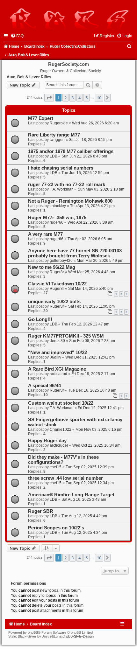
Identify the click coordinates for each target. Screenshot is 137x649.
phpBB (33, 632)
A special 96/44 (44, 385)
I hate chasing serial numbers (60, 168)
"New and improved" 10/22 (57, 352)
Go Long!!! (40, 319)
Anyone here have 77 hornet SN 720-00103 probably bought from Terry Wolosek (75, 253)
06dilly (55, 357)
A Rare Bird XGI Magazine (57, 369)
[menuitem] (17, 36)
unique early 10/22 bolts (54, 301)
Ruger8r (57, 272)
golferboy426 (61, 260)
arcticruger (59, 445)
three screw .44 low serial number (65, 478)
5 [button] (86, 98)
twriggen (57, 139)
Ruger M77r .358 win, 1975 (57, 217)
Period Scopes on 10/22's (56, 527)
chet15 (55, 467)
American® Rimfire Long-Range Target (71, 494)
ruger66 (56, 222)
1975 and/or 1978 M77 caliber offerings (70, 151)
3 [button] (72, 98)
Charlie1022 (60, 429)
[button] (49, 97)
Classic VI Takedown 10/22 (57, 283)
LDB (53, 156)
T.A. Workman (62, 189)
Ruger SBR (40, 511)
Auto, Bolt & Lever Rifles (29, 77)
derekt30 (57, 340)
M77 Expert (40, 118)
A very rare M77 (45, 234)
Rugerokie (59, 123)
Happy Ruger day (47, 440)
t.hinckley (58, 206)
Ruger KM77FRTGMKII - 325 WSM (66, 335)
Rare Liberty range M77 (54, 134)
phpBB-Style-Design (78, 636)
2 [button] (65, 98)
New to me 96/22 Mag (51, 267)
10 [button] (99, 98)
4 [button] (79, 98)
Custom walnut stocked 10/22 (60, 403)
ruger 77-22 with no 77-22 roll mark (66, 184)
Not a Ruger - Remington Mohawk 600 (70, 201)
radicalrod (58, 374)
